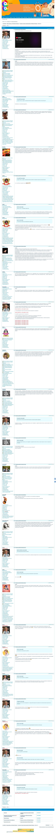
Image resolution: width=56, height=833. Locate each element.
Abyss (3, 246)
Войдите (8, 21)
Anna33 (3, 673)
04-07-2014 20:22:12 (22, 389)
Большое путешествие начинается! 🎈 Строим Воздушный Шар (10, 816)
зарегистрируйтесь (14, 21)
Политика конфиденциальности (38, 17)
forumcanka (4, 286)
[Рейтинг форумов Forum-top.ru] (15, 831)
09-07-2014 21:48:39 (22, 520)
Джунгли (5, 812)
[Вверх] (55, 479)
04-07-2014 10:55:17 (22, 204)
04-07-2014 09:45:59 (22, 175)
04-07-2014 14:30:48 (22, 350)
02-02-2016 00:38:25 (22, 624)
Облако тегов (30, 17)
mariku (3, 271)
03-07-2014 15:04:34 (22, 29)
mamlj (3, 175)
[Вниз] (55, 482)
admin (3, 29)
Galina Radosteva (5, 520)
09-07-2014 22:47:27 (22, 547)
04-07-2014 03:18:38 (22, 96)
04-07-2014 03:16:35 (22, 59)
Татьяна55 (4, 59)
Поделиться (17, 29)
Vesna (3, 327)
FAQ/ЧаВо (25, 17)
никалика (4, 389)
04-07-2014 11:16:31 (22, 217)
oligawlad (4, 350)
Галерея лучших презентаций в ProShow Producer (28, 23)
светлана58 (4, 464)
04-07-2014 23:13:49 (22, 464)
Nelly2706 (4, 582)
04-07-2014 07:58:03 (22, 147)
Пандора (3, 646)
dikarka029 (4, 494)
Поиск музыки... (6, 818)
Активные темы (4, 19)
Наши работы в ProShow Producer (13, 23)
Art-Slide (4, 23)
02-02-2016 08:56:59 (22, 673)
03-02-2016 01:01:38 (22, 747)
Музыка (21, 818)
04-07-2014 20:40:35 (22, 415)
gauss (3, 96)
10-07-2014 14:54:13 (22, 569)
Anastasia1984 (4, 109)
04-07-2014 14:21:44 (22, 327)
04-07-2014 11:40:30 (22, 246)
